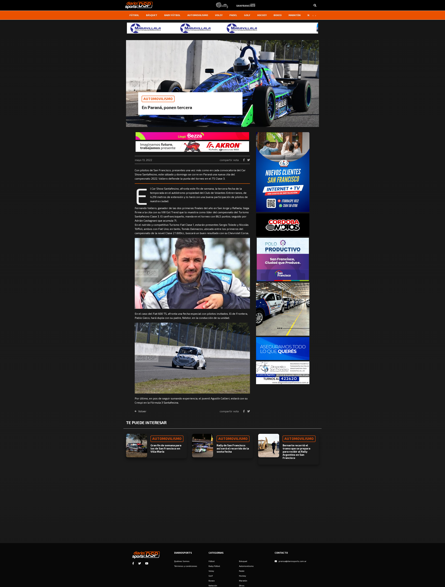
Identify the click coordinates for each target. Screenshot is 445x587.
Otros (241, 585)
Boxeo (278, 15)
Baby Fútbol (172, 15)
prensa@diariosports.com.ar (292, 561)
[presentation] (313, 15)
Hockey (262, 15)
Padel (233, 15)
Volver (141, 411)
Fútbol (134, 15)
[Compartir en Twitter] (248, 160)
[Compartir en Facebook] (244, 160)
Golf (247, 15)
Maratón (295, 15)
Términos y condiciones (185, 566)
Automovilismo (197, 15)
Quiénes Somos (181, 561)
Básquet (151, 15)
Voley (218, 15)
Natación (213, 585)
